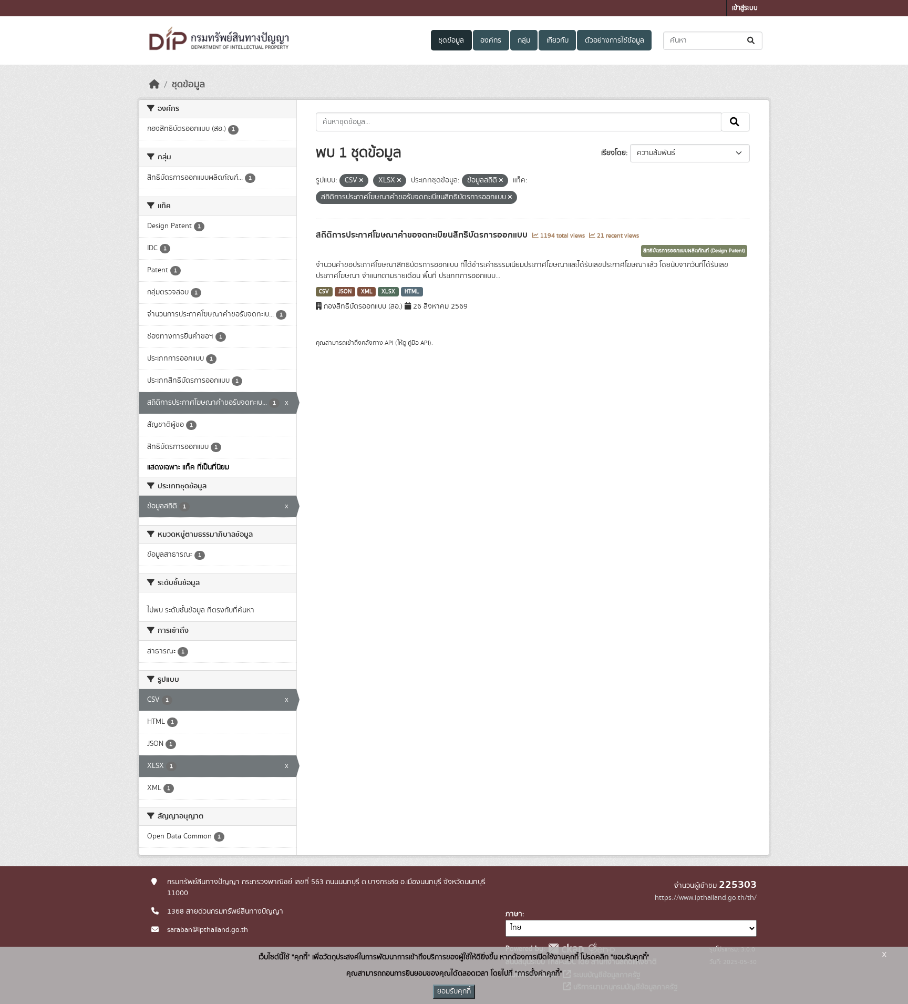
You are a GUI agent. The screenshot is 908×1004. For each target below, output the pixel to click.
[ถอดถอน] (361, 181)
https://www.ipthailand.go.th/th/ (706, 898)
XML (367, 292)
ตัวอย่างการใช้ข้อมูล (614, 40)
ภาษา (513, 914)
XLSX (388, 292)
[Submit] (751, 41)
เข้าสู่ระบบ (745, 8)
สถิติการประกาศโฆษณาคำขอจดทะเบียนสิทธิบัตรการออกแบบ (423, 235)
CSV (324, 292)
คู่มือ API (418, 342)
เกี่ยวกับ (557, 40)
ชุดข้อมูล (451, 40)
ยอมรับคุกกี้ (454, 991)
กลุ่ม (524, 40)
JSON (345, 292)
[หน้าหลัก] (154, 84)
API (389, 342)
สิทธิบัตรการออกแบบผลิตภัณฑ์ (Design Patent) (694, 250)
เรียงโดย (613, 153)
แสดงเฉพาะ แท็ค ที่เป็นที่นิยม (188, 467)
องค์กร (490, 40)
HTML (412, 292)
